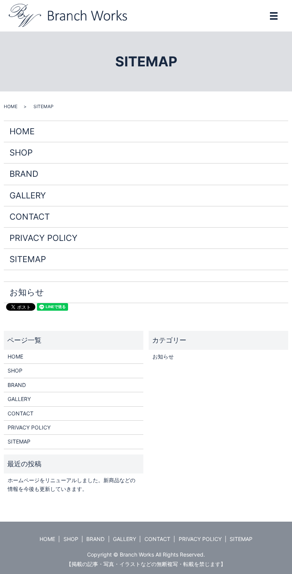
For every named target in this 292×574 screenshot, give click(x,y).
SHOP (21, 152)
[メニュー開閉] (274, 16)
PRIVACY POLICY (44, 238)
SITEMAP (28, 259)
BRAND (24, 174)
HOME (10, 106)
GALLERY (28, 195)
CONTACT (30, 217)
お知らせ (27, 292)
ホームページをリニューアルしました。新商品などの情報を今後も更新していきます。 (71, 484)
